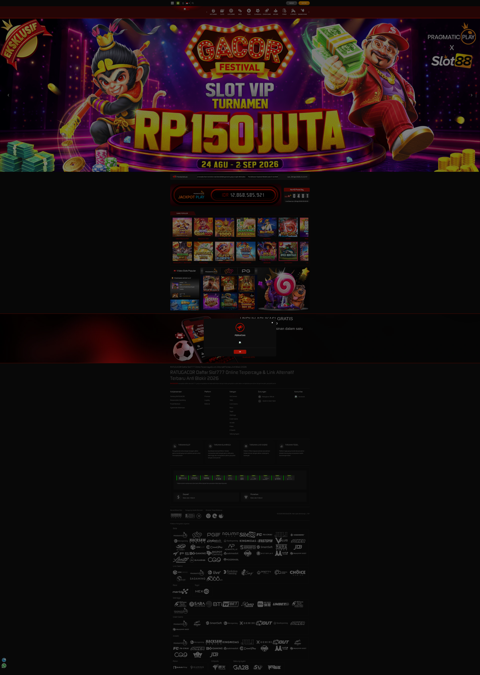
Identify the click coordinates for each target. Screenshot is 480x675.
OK (240, 352)
